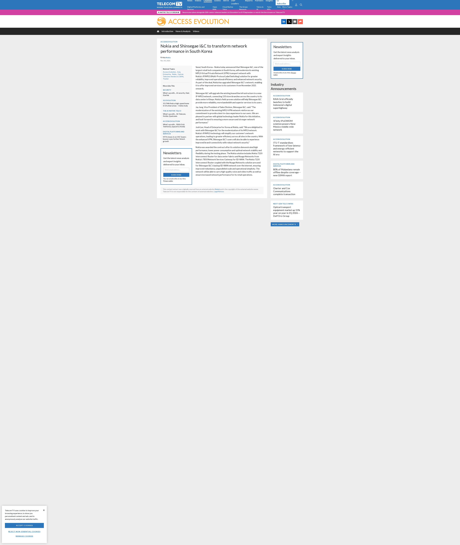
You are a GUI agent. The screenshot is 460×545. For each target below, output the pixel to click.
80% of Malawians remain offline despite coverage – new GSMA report (287, 172)
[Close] (43, 510)
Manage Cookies (24, 536)
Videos (196, 31)
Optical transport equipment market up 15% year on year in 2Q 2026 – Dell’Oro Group (286, 211)
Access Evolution (169, 42)
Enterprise (167, 74)
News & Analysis (183, 31)
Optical (180, 74)
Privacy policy (168, 181)
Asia (279, 7)
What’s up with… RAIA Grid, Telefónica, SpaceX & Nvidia (174, 125)
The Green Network (243, 8)
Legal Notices (219, 191)
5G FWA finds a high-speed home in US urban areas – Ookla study (176, 104)
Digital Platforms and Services (195, 8)
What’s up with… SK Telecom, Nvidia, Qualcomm (174, 115)
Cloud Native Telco (227, 8)
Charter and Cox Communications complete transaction (284, 191)
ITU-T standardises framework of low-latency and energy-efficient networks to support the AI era (286, 148)
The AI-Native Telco (172, 111)
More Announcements (284, 224)
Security (167, 90)
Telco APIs (269, 8)
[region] (24, 524)
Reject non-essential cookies (24, 531)
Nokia (168, 57)
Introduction (167, 31)
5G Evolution (169, 100)
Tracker (166, 79)
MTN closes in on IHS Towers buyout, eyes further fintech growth (174, 139)
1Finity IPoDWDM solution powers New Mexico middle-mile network (284, 125)
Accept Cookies (24, 525)
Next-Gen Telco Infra (283, 204)
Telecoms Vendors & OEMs (173, 76)
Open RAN (215, 8)
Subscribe (176, 175)
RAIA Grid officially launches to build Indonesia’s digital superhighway (283, 103)
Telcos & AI (259, 8)
